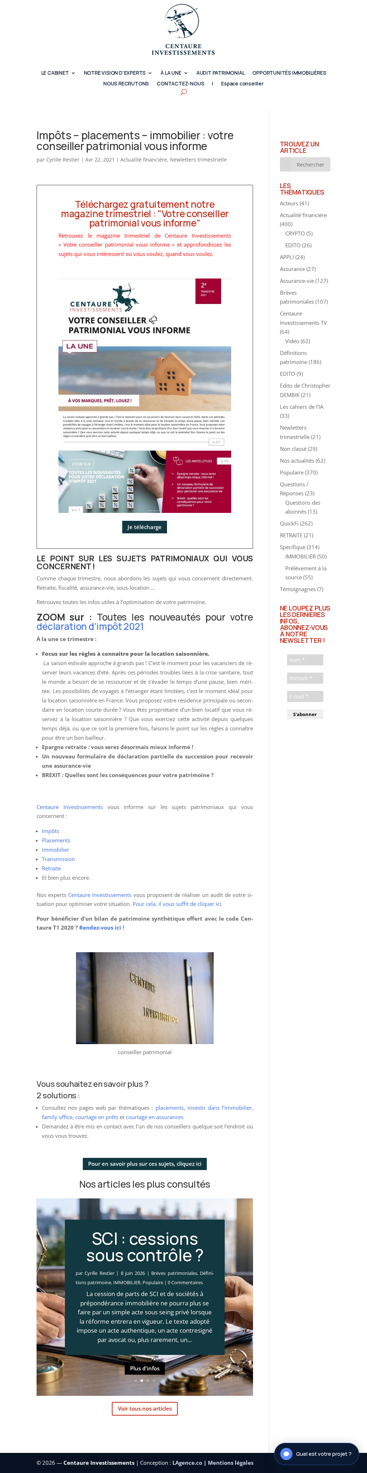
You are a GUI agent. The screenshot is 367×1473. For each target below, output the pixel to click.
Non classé (293, 448)
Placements (56, 840)
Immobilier (55, 849)
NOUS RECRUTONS (126, 84)
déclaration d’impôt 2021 (90, 626)
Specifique (292, 547)
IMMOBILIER (126, 1282)
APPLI (287, 257)
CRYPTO (295, 233)
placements (170, 1107)
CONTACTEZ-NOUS (180, 84)
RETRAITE (291, 535)
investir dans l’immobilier (218, 1107)
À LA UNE (171, 73)
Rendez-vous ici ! (101, 927)
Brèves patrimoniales (174, 1273)
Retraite (51, 868)
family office (57, 1117)
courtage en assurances (155, 1117)
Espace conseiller (242, 84)
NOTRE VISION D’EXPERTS (115, 73)
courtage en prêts (96, 1117)
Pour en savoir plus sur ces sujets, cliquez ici (144, 1163)
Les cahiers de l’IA (301, 406)
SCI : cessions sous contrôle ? (145, 1246)
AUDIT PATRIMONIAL (220, 73)
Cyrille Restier (63, 159)
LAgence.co (188, 1462)
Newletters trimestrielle (198, 159)
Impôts (50, 830)
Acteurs (289, 203)
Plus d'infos (144, 1368)
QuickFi (289, 523)
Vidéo (292, 341)
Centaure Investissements (70, 806)
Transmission (58, 858)
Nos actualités (297, 460)
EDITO (293, 245)
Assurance (292, 268)
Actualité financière (143, 159)
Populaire (153, 1282)
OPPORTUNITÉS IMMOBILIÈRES (289, 73)
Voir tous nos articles (145, 1408)
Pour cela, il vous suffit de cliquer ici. (178, 903)
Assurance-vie (297, 280)
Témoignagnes (298, 589)
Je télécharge (145, 526)
